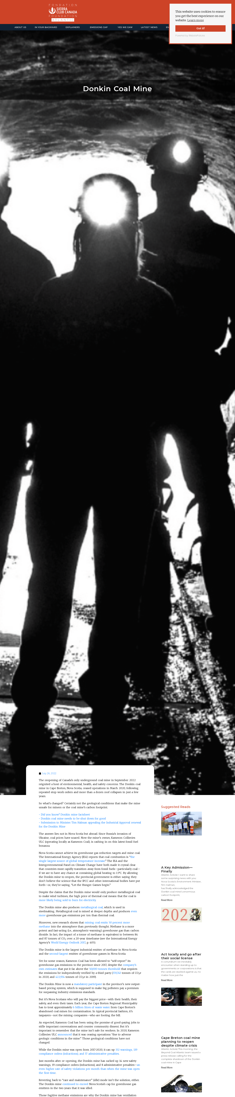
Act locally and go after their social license (181, 956)
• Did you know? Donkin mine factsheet (64, 814)
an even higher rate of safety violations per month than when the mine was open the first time (89, 1068)
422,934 (60, 976)
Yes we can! (125, 27)
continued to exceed (75, 1084)
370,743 (117, 972)
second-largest (58, 953)
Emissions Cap (99, 27)
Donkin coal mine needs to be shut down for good (73, 818)
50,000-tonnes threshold (104, 968)
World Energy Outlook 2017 (68, 942)
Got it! (200, 28)
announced (65, 1034)
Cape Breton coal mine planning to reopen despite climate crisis (180, 1041)
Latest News (149, 27)
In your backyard (46, 27)
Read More (166, 900)
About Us (20, 27)
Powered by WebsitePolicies (190, 35)
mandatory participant (88, 984)
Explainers (73, 27)
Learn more (195, 20)
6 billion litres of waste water (91, 1007)
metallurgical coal (92, 907)
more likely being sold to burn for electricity (67, 900)
